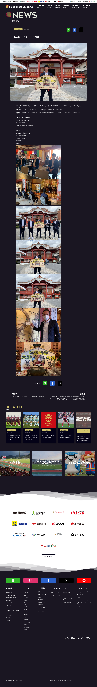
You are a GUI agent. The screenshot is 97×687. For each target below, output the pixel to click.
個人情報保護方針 (10, 680)
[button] (40, 6)
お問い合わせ (19, 680)
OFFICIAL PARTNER (48, 556)
